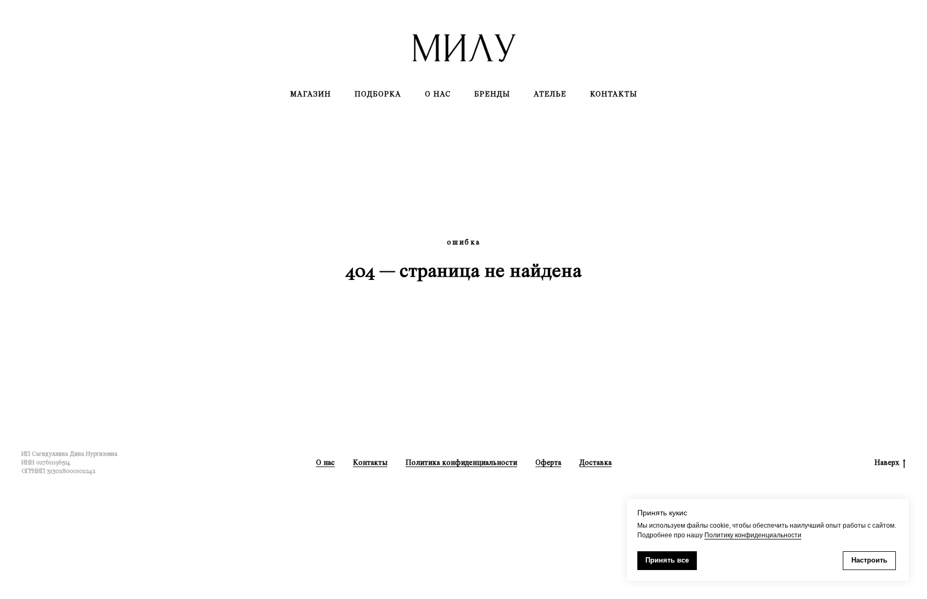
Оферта (548, 462)
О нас (438, 94)
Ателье (550, 94)
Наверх (886, 462)
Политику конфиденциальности (752, 535)
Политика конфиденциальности (461, 462)
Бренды (492, 94)
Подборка (378, 94)
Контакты (613, 94)
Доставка (595, 462)
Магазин (310, 94)
